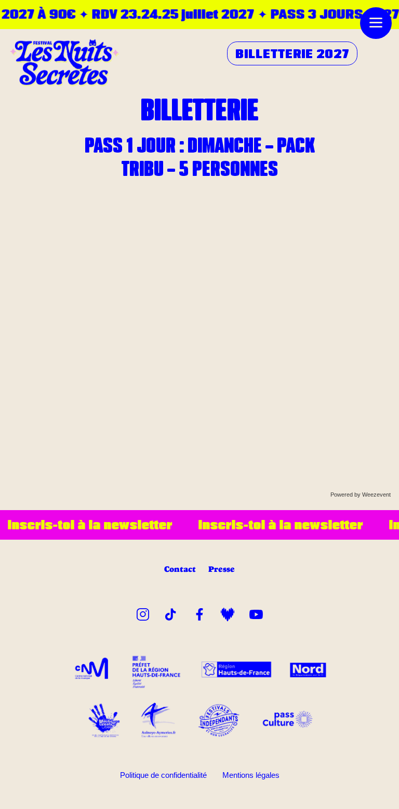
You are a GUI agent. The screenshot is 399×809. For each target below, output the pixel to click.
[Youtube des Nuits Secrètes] (256, 612)
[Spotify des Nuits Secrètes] (227, 612)
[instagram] (143, 612)
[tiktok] (171, 612)
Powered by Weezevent (360, 494)
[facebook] (199, 612)
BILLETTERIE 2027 (292, 53)
